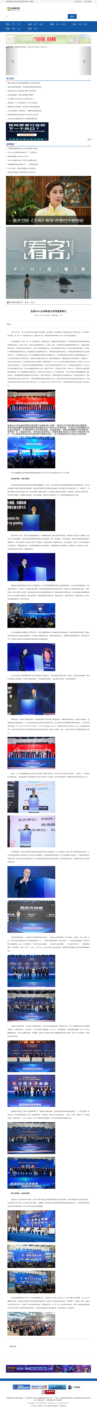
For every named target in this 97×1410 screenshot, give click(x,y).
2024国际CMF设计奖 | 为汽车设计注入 (20, 99)
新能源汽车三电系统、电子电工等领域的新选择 (23, 107)
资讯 (27, 302)
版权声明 (63, 1406)
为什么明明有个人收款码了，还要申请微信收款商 (23, 111)
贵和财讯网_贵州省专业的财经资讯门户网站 (20, 1)
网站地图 (54, 1406)
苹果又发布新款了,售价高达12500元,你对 (20, 172)
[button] (12, 60)
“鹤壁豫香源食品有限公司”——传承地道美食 (22, 164)
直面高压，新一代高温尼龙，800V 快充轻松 (22, 103)
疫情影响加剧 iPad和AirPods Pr (17, 156)
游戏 (80, 24)
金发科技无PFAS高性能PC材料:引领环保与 (21, 91)
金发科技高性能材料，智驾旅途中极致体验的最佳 (23, 87)
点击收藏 (88, 1)
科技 (58, 24)
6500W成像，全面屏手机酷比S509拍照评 (21, 168)
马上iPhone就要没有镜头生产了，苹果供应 (21, 152)
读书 (35, 29)
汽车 (13, 24)
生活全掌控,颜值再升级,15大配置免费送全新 (22, 119)
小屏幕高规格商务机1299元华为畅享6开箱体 (22, 148)
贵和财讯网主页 (16, 302)
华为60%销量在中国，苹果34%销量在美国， (22, 160)
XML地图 (47, 1406)
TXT (58, 1406)
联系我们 (40, 1406)
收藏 (63, 24)
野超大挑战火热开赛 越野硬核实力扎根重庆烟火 (23, 83)
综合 (19, 29)
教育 (35, 24)
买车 (19, 24)
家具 (85, 24)
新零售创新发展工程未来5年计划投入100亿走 (22, 115)
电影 (41, 24)
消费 (13, 29)
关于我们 (34, 1406)
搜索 (72, 17)
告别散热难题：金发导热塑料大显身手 (20, 95)
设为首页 (79, 1)
